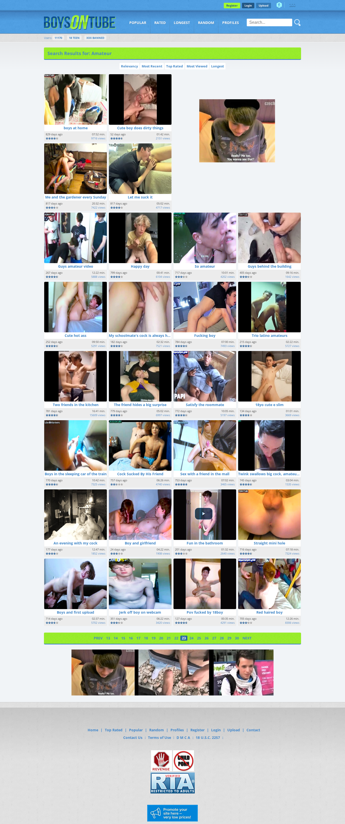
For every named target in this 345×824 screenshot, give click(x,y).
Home (93, 730)
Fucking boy (204, 335)
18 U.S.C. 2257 (208, 737)
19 (154, 638)
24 (191, 638)
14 (116, 638)
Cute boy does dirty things (140, 128)
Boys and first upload (75, 612)
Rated (160, 22)
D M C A (183, 737)
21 (169, 638)
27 (214, 638)
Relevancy (129, 66)
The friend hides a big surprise (140, 404)
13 (108, 638)
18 (146, 638)
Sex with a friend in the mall (204, 473)
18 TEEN (74, 38)
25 (199, 638)
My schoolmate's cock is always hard (141, 335)
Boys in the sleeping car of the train (76, 473)
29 (229, 638)
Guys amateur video (75, 266)
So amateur (205, 266)
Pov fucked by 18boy (205, 612)
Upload (263, 5)
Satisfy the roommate (205, 404)
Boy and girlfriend (140, 543)
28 (222, 638)
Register (232, 5)
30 (237, 638)
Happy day (140, 266)
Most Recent (152, 66)
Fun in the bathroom (205, 543)
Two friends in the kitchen (75, 404)
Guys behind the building (269, 266)
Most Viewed (197, 66)
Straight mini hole (269, 543)
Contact (253, 730)
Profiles (230, 22)
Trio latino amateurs (269, 335)
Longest (182, 22)
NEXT (247, 638)
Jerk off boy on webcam (140, 612)
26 (207, 638)
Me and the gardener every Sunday (75, 197)
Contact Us (132, 737)
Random (206, 22)
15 (123, 638)
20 (161, 638)
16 (131, 638)
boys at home (76, 128)
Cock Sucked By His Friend (140, 473)
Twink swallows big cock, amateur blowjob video (281, 473)
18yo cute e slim (269, 404)
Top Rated (174, 66)
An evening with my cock (75, 543)
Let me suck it (140, 197)
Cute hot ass (75, 335)
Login (248, 5)
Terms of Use (159, 737)
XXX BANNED (95, 38)
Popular (137, 22)
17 (138, 638)
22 (176, 638)
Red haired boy (269, 612)
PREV (98, 638)
